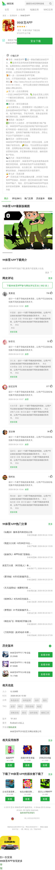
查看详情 (45, 654)
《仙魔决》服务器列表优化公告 (17, 531)
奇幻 (20, 706)
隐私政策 (12, 727)
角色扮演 (15, 700)
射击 (24, 712)
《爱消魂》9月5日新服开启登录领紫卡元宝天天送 (17, 576)
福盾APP (10, 757)
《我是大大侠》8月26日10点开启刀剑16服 (17, 543)
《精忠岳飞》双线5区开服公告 (16, 620)
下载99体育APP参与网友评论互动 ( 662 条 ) (28, 285)
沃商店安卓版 (45, 757)
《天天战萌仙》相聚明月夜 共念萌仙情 (17, 587)
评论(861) (17, 198)
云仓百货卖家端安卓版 (9, 791)
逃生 (45, 700)
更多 (50, 278)
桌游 (13, 706)
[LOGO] (8, 3)
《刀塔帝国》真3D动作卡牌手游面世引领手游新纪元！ (17, 632)
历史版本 (40, 198)
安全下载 (36, 41)
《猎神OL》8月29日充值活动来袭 (17, 598)
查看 (10, 765)
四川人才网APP (45, 791)
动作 (37, 700)
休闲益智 (27, 700)
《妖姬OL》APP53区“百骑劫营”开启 (17, 554)
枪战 (39, 706)
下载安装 (36, 30)
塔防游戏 (30, 706)
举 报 (1, 866)
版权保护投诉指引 (27, 812)
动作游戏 (34, 712)
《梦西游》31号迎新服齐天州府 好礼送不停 (17, 609)
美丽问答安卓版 (28, 757)
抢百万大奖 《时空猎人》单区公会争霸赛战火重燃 (17, 565)
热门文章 (28, 198)
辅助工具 (45, 712)
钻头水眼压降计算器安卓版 (27, 791)
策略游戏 (15, 712)
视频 (50, 198)
